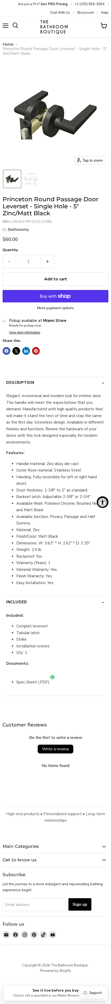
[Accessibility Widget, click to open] (102, 502)
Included (16, 602)
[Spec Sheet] (52, 682)
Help (104, 12)
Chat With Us (60, 12)
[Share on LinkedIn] (26, 351)
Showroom (85, 12)
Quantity (10, 250)
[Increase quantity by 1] (47, 261)
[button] (12, 179)
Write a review (55, 749)
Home (8, 44)
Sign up (80, 904)
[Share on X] (16, 351)
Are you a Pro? (43, 4)
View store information (24, 332)
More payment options (55, 308)
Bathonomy (18, 229)
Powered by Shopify (55, 970)
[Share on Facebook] (6, 351)
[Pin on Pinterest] (36, 351)
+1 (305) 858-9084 (90, 4)
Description (20, 382)
